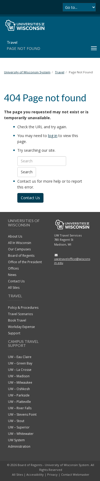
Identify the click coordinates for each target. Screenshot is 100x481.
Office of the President (25, 262)
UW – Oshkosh (19, 389)
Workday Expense (21, 326)
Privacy (52, 474)
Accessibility (35, 474)
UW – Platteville (19, 401)
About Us (15, 236)
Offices (13, 268)
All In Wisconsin (19, 242)
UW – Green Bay (20, 363)
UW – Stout (16, 421)
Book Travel (17, 320)
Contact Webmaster (75, 474)
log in (52, 135)
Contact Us (30, 197)
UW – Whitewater (21, 433)
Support (14, 333)
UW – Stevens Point (22, 414)
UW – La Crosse (19, 369)
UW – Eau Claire (19, 357)
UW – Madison (19, 376)
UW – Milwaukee (20, 382)
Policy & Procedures (23, 307)
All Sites (13, 287)
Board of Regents (21, 255)
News (12, 274)
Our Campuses (19, 249)
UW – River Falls (19, 408)
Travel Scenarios (20, 314)
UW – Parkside (19, 395)
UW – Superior (19, 427)
